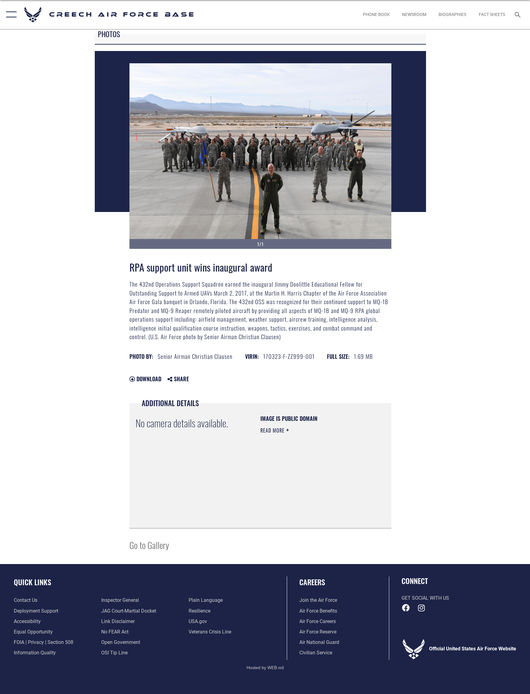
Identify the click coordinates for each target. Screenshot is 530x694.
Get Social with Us (425, 598)
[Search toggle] (518, 14)
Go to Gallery (149, 544)
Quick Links (32, 581)
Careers (312, 581)
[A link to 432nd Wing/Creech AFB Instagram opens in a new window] (421, 608)
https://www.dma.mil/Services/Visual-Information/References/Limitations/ (297, 491)
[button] (10, 14)
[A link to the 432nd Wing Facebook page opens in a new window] (406, 608)
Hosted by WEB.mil (265, 667)
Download (148, 379)
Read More (273, 430)
